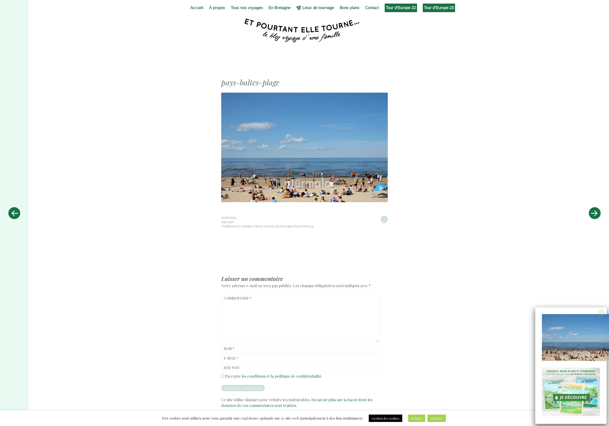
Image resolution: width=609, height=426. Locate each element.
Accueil (196, 7)
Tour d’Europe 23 (439, 7)
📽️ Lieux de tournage (315, 7)
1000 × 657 (227, 222)
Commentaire (237, 298)
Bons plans (349, 7)
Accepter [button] (436, 418)
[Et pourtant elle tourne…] (304, 30)
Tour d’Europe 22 (401, 7)
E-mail (231, 358)
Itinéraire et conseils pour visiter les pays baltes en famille (267, 226)
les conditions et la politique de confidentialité (281, 376)
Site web (231, 368)
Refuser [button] (416, 418)
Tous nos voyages (247, 7)
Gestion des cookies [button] (385, 418)
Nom (229, 348)
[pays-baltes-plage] (304, 200)
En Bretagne (279, 7)
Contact (372, 7)
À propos (217, 7)
